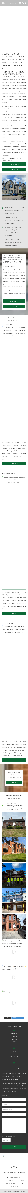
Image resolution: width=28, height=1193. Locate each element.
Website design (6, 1191)
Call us (14, 1051)
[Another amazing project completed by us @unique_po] (14, 926)
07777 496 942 (14, 1056)
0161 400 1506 (14, 1054)
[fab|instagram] (14, 1167)
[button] (20, 3)
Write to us (14, 1033)
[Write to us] (14, 1030)
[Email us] (14, 1063)
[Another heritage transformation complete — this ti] (14, 849)
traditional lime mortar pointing (18, 114)
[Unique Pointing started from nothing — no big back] (14, 875)
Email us (14, 1066)
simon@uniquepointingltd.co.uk (14, 1068)
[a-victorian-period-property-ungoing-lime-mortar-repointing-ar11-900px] (14, 383)
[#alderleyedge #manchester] (14, 1003)
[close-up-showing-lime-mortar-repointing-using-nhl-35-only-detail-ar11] (14, 532)
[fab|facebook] (11, 1167)
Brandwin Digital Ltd (21, 1191)
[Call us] (14, 1048)
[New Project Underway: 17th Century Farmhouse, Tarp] (14, 824)
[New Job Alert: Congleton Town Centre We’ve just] (14, 900)
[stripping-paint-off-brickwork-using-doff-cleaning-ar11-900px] (14, 682)
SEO (10, 1191)
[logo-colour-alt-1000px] (9, 3)
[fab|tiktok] (16, 1167)
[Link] (23, 3)
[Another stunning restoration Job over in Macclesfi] (14, 951)
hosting (14, 1191)
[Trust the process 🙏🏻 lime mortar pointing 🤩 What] (14, 977)
